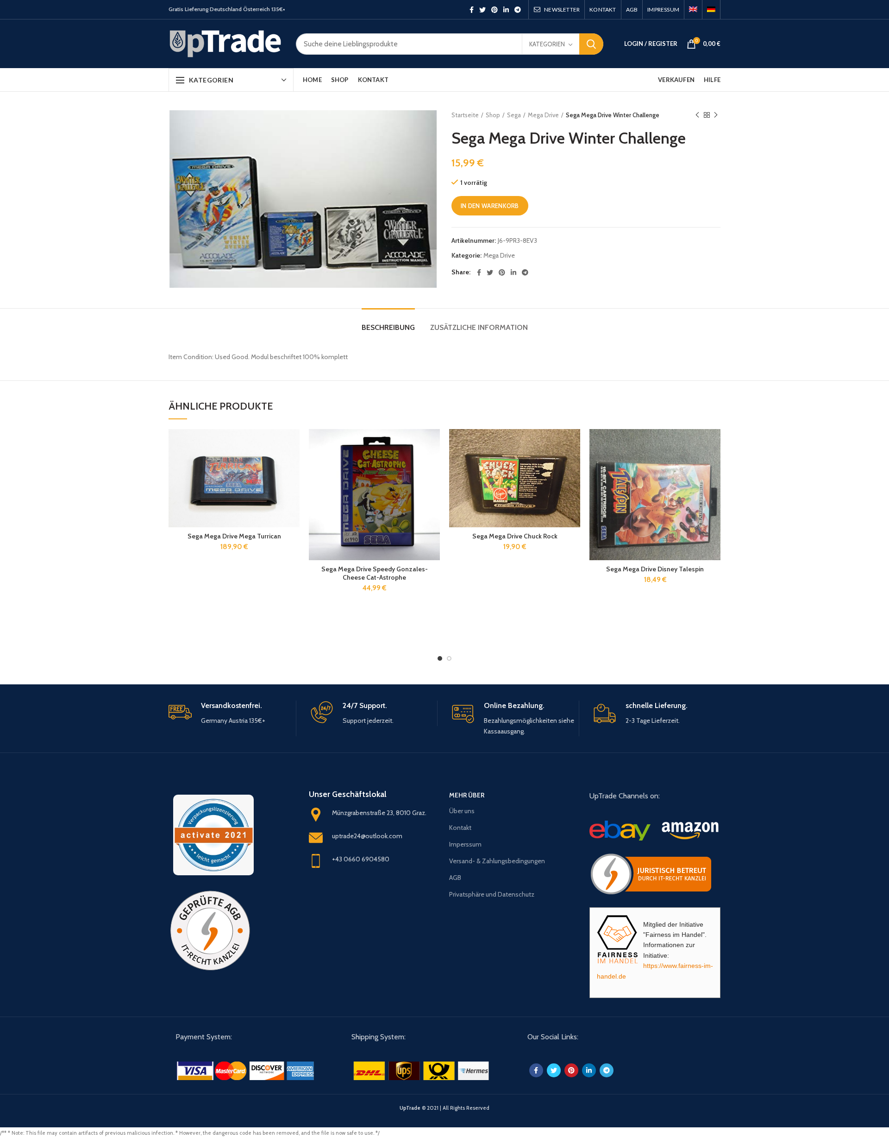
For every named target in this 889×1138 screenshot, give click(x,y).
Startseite (465, 115)
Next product (715, 115)
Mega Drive (543, 115)
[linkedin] (506, 10)
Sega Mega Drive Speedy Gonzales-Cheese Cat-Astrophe (374, 573)
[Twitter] (482, 10)
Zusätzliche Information (479, 327)
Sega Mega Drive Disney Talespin (655, 569)
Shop (493, 115)
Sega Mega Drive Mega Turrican (234, 536)
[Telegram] (518, 10)
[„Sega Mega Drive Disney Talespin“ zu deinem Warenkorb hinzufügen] (713, 444)
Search (591, 44)
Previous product (697, 115)
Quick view (292, 465)
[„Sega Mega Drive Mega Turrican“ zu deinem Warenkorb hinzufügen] (292, 444)
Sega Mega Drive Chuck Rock (514, 536)
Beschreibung (388, 327)
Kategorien (547, 44)
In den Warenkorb (490, 205)
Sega (514, 115)
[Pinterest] (494, 10)
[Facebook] (471, 10)
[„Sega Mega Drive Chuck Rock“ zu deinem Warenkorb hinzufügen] (573, 444)
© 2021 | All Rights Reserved (444, 1108)
